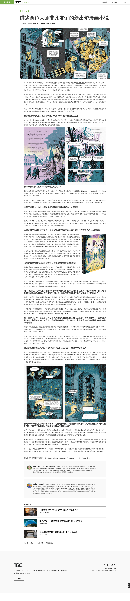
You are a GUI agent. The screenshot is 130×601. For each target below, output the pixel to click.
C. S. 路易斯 (39, 543)
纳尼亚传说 (49, 543)
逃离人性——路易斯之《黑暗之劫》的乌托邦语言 (61, 521)
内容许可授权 (109, 568)
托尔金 (26, 543)
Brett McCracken (39, 23)
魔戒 (32, 543)
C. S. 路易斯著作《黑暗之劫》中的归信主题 (58, 532)
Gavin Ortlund (43, 534)
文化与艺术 (24, 11)
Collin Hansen (43, 523)
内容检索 (104, 2)
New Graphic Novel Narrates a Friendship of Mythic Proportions (67, 458)
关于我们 (114, 2)
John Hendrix (50, 23)
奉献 (125, 2)
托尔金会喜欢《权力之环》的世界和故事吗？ (59, 509)
